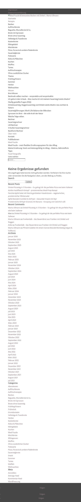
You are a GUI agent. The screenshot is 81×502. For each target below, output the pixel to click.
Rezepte (11, 21)
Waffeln (11, 464)
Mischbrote (12, 47)
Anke (10, 225)
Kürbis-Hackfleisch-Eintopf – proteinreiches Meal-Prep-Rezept (32, 190)
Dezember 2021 (14, 366)
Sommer (11, 82)
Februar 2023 (13, 326)
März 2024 (12, 288)
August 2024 (13, 274)
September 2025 (14, 245)
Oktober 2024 (13, 268)
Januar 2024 (13, 294)
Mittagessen (13, 438)
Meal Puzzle (13, 142)
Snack (10, 455)
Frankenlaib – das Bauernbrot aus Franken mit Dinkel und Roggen (41, 225)
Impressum (12, 10)
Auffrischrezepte (14, 70)
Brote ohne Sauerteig (16, 36)
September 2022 (14, 340)
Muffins (11, 64)
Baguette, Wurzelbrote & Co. (19, 30)
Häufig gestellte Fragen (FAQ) (19, 102)
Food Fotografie (14, 154)
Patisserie (12, 56)
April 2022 (12, 354)
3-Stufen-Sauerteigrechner (18, 128)
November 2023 (14, 300)
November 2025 (14, 239)
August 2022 (13, 343)
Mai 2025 (11, 254)
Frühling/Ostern (14, 79)
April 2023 (12, 320)
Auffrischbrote (14, 27)
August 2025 (13, 248)
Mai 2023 (11, 317)
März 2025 (12, 257)
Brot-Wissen (13, 93)
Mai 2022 (11, 352)
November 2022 (14, 334)
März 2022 (12, 357)
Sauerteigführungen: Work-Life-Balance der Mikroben (29, 110)
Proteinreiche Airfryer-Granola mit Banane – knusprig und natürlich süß (36, 202)
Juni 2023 (11, 314)
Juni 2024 (11, 280)
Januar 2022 (13, 363)
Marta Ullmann (14, 208)
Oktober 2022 (13, 337)
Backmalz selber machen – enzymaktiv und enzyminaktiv (30, 96)
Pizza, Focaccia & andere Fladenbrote (23, 50)
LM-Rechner (13, 125)
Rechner (11, 119)
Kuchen (11, 62)
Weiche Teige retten (16, 116)
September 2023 (14, 305)
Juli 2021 (11, 380)
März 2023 (12, 323)
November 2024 (14, 265)
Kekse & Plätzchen (15, 59)
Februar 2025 (13, 259)
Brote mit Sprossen (16, 33)
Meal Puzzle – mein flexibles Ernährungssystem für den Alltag (32, 145)
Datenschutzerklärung (17, 13)
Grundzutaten (13, 412)
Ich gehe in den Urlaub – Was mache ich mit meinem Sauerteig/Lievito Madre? (39, 99)
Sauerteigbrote (14, 53)
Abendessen (13, 386)
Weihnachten (13, 87)
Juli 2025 (11, 251)
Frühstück (12, 409)
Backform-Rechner (15, 131)
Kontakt (11, 136)
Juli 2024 (11, 277)
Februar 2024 (13, 291)
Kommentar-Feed (15, 478)
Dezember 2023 (14, 297)
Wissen (11, 90)
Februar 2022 (13, 360)
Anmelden (12, 473)
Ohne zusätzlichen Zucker (18, 73)
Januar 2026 (13, 236)
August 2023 (13, 308)
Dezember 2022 (14, 331)
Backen (11, 24)
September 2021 (14, 375)
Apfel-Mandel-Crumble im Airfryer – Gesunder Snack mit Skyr (32, 199)
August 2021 (13, 377)
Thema (11, 76)
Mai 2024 (11, 282)
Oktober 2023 (13, 303)
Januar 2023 (13, 329)
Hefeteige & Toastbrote (17, 38)
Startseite (12, 18)
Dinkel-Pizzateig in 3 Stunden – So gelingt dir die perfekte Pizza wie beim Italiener (40, 187)
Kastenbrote (13, 41)
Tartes (10, 67)
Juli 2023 (11, 311)
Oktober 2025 (13, 242)
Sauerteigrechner (15, 122)
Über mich (12, 134)
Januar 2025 (13, 262)
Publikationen (13, 139)
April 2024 (12, 285)
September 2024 (14, 271)
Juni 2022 (11, 349)
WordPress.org (14, 481)
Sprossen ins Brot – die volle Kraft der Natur (25, 113)
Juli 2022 (11, 346)
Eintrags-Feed (13, 476)
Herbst (11, 85)
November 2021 (14, 369)
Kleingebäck (13, 44)
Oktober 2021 (13, 372)
